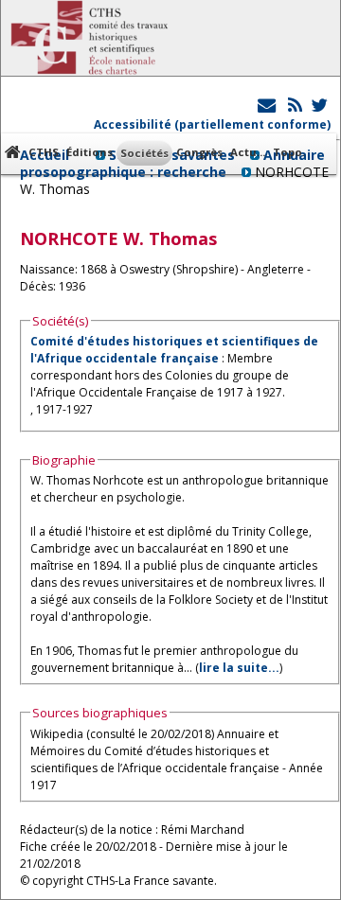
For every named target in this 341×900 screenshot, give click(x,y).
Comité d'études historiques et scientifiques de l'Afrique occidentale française (174, 349)
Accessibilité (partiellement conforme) (212, 124)
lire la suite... (239, 668)
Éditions (89, 152)
